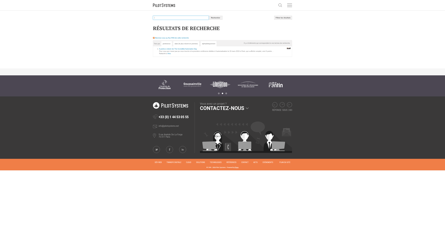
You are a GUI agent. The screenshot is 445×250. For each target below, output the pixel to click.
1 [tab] (218, 93)
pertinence (166, 44)
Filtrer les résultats (283, 18)
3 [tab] (226, 93)
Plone (236, 167)
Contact (245, 162)
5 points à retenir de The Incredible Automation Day (178, 49)
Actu (169, 53)
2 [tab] (222, 93)
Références (231, 162)
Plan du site (284, 162)
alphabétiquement (208, 44)
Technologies (216, 162)
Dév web (158, 162)
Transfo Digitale (174, 162)
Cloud (188, 162)
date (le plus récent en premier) (186, 44)
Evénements (268, 162)
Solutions (200, 162)
